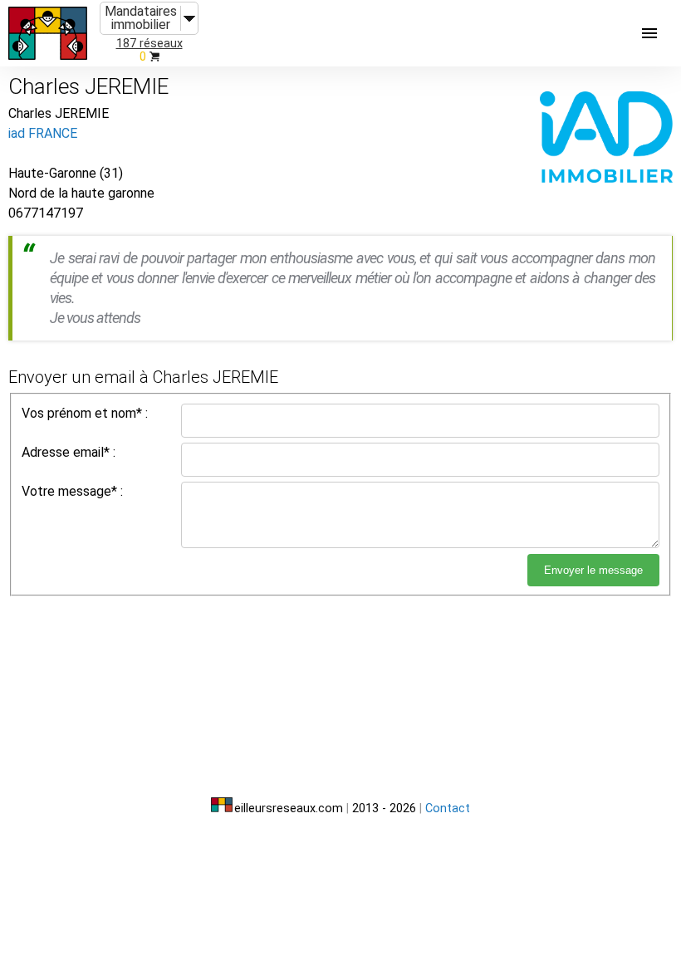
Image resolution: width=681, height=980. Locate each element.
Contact (447, 808)
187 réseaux (149, 44)
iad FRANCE (42, 133)
